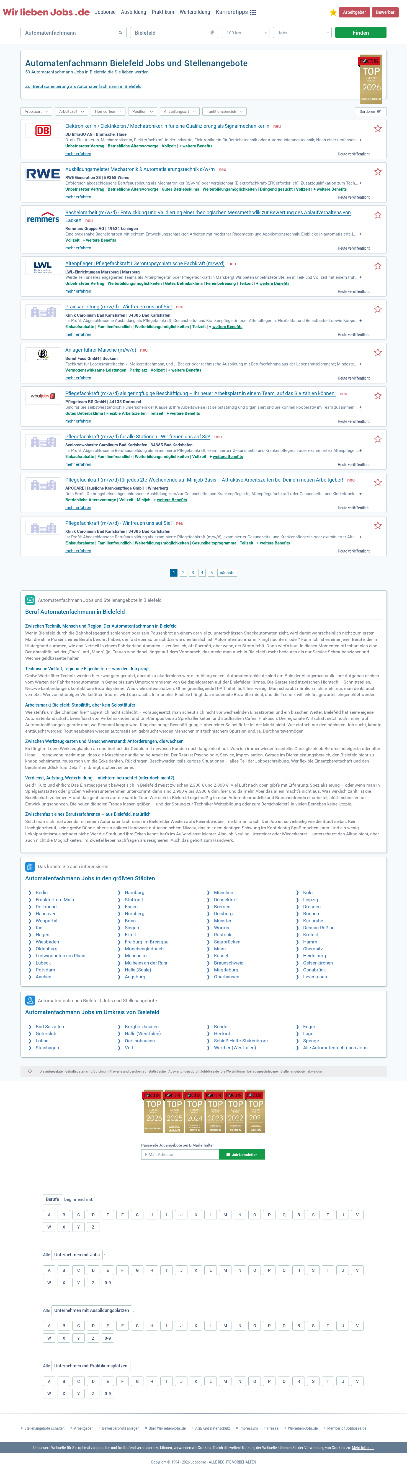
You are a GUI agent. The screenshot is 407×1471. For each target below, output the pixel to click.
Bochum (312, 913)
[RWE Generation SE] (43, 174)
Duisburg (223, 913)
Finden (361, 32)
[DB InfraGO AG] (43, 130)
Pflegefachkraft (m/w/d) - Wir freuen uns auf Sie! (118, 523)
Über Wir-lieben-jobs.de (167, 1428)
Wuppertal (46, 920)
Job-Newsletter (244, 1154)
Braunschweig (229, 963)
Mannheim (136, 955)
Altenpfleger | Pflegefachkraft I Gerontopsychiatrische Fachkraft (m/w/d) (145, 263)
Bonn (130, 920)
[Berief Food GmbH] (43, 354)
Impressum (248, 1428)
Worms (221, 927)
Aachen (43, 976)
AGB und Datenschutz (212, 1428)
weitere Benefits (197, 146)
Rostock (222, 934)
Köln (308, 892)
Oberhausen (226, 976)
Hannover (46, 913)
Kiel (39, 927)
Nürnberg (135, 913)
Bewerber (385, 12)
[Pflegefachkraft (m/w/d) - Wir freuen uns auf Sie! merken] (378, 525)
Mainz (220, 948)
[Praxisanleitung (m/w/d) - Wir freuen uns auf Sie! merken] (378, 309)
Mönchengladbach (144, 948)
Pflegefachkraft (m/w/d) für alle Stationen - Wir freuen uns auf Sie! (137, 436)
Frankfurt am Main (55, 899)
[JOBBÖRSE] (46, 12)
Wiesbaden (47, 942)
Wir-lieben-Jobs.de (303, 1428)
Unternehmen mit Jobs (77, 1255)
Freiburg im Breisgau (146, 942)
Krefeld (310, 934)
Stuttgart (134, 899)
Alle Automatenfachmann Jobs (335, 1047)
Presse (273, 1428)
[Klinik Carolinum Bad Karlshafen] (43, 311)
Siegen (132, 927)
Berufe (52, 1199)
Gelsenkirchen (318, 963)
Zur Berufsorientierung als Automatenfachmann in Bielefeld (83, 86)
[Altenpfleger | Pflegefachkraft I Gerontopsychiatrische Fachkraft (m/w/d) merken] (378, 266)
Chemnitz (313, 948)
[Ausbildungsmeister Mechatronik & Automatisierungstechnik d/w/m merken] (378, 172)
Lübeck (43, 963)
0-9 (108, 1282)
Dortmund (46, 906)
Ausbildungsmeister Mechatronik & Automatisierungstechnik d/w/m (140, 169)
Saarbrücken (227, 942)
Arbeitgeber (354, 12)
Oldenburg (47, 948)
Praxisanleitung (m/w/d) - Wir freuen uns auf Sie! (118, 306)
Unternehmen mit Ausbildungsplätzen (91, 1310)
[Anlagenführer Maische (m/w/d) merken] (378, 352)
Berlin (42, 892)
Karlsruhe (313, 920)
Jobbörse (198, 1462)
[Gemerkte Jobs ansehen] (333, 13)
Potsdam (45, 970)
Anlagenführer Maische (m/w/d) (100, 350)
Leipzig (310, 899)
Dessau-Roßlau (318, 927)
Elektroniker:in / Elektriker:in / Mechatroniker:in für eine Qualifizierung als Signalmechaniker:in (167, 126)
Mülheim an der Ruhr (146, 963)
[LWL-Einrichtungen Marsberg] (43, 268)
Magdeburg (226, 970)
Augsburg (135, 976)
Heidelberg (314, 955)
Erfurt (131, 934)
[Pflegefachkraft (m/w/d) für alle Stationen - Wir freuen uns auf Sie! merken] (378, 439)
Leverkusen (315, 976)
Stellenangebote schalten (44, 1428)
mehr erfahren (78, 153)
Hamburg (135, 892)
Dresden (312, 906)
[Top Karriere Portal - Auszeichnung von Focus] (203, 1111)
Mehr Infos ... (363, 1447)
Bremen (222, 906)
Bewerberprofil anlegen (120, 1428)
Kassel (221, 955)
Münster (222, 920)
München (223, 892)
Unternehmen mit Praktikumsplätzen (90, 1366)
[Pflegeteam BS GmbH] (43, 398)
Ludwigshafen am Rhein (60, 955)
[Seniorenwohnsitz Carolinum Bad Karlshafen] (43, 441)
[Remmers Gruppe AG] (43, 217)
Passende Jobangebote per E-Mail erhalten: (178, 1145)
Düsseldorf (225, 899)
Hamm (310, 942)
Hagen (42, 934)
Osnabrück (314, 970)
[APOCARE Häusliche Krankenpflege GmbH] (43, 484)
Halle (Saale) (138, 970)
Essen (131, 906)
